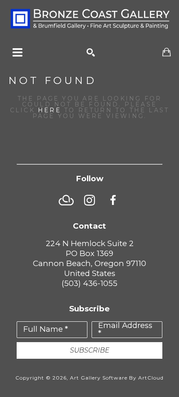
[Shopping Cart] (166, 52)
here (49, 110)
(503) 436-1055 (89, 283)
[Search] (91, 52)
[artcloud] (66, 200)
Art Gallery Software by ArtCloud (117, 378)
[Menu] (17, 52)
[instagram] (89, 200)
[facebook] (112, 200)
